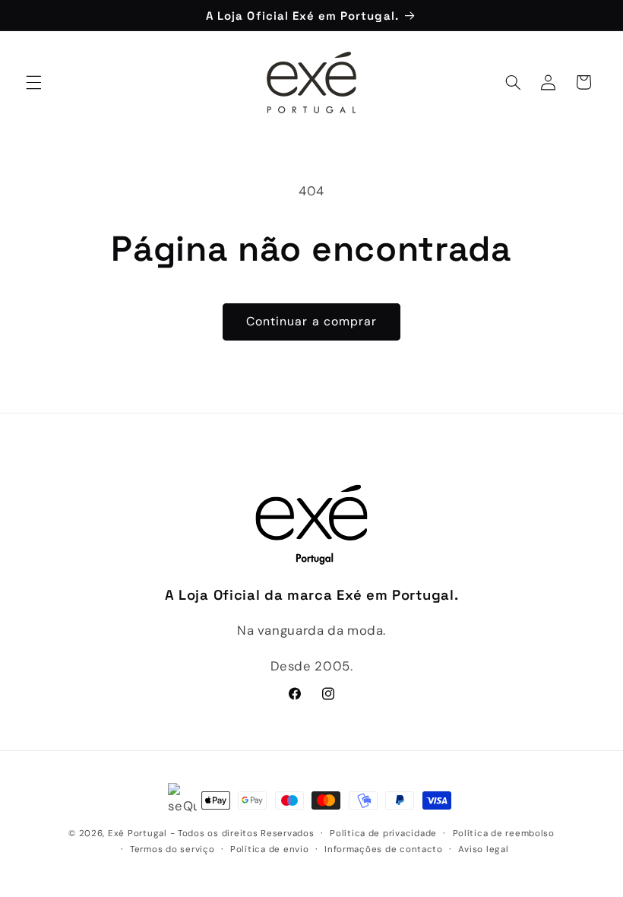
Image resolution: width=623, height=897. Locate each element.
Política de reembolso (504, 833)
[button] (33, 82)
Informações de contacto (383, 849)
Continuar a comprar (311, 321)
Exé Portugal (137, 833)
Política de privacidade (383, 833)
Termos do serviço (172, 849)
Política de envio (269, 849)
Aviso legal (483, 849)
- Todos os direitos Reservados (242, 833)
